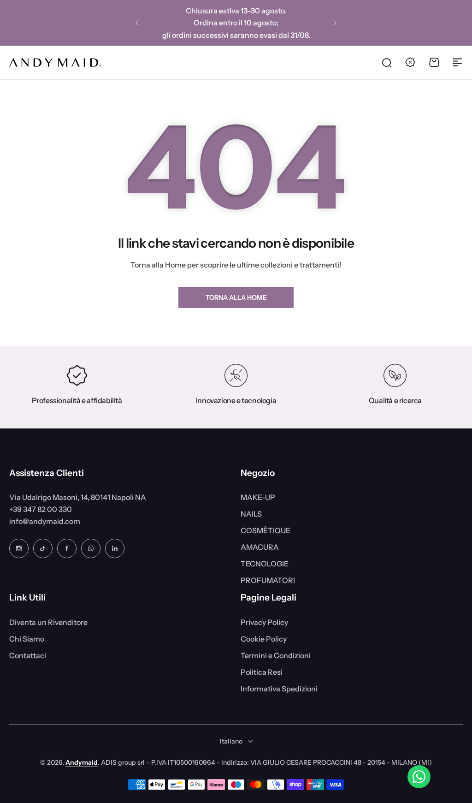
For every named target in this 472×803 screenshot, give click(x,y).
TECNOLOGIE (265, 563)
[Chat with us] (419, 776)
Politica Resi (262, 672)
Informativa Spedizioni (279, 688)
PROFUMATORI (268, 580)
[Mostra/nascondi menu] (457, 62)
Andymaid (81, 762)
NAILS (251, 513)
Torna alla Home (236, 297)
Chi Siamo (26, 638)
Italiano (231, 741)
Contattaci (27, 655)
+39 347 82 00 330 (40, 509)
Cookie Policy (264, 638)
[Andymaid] (55, 62)
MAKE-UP (258, 497)
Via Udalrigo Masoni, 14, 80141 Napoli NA (77, 497)
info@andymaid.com (44, 521)
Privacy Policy (264, 622)
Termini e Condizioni (276, 655)
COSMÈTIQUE (265, 530)
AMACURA (260, 547)
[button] (137, 23)
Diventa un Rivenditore (48, 622)
